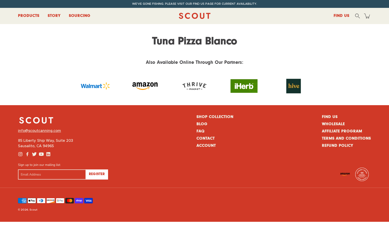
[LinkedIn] (48, 154)
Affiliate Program (342, 131)
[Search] (357, 16)
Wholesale (333, 124)
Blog (202, 124)
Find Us (330, 117)
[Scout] (195, 16)
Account (206, 146)
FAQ (201, 131)
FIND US (341, 16)
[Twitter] (34, 154)
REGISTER (97, 174)
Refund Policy (337, 146)
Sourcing (79, 16)
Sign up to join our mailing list (39, 165)
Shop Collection (215, 117)
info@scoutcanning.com (39, 131)
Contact (206, 139)
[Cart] (367, 16)
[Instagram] (20, 154)
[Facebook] (27, 154)
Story (54, 16)
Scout (33, 209)
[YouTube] (41, 154)
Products (28, 16)
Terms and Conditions (346, 139)
